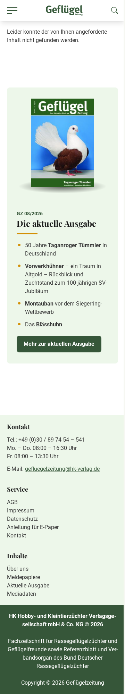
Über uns (17, 569)
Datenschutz (22, 519)
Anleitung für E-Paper (33, 527)
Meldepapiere (23, 577)
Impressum (20, 510)
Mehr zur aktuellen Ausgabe (59, 344)
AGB (12, 502)
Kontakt (16, 535)
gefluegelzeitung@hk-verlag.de (62, 469)
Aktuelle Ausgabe (28, 585)
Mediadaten (21, 594)
